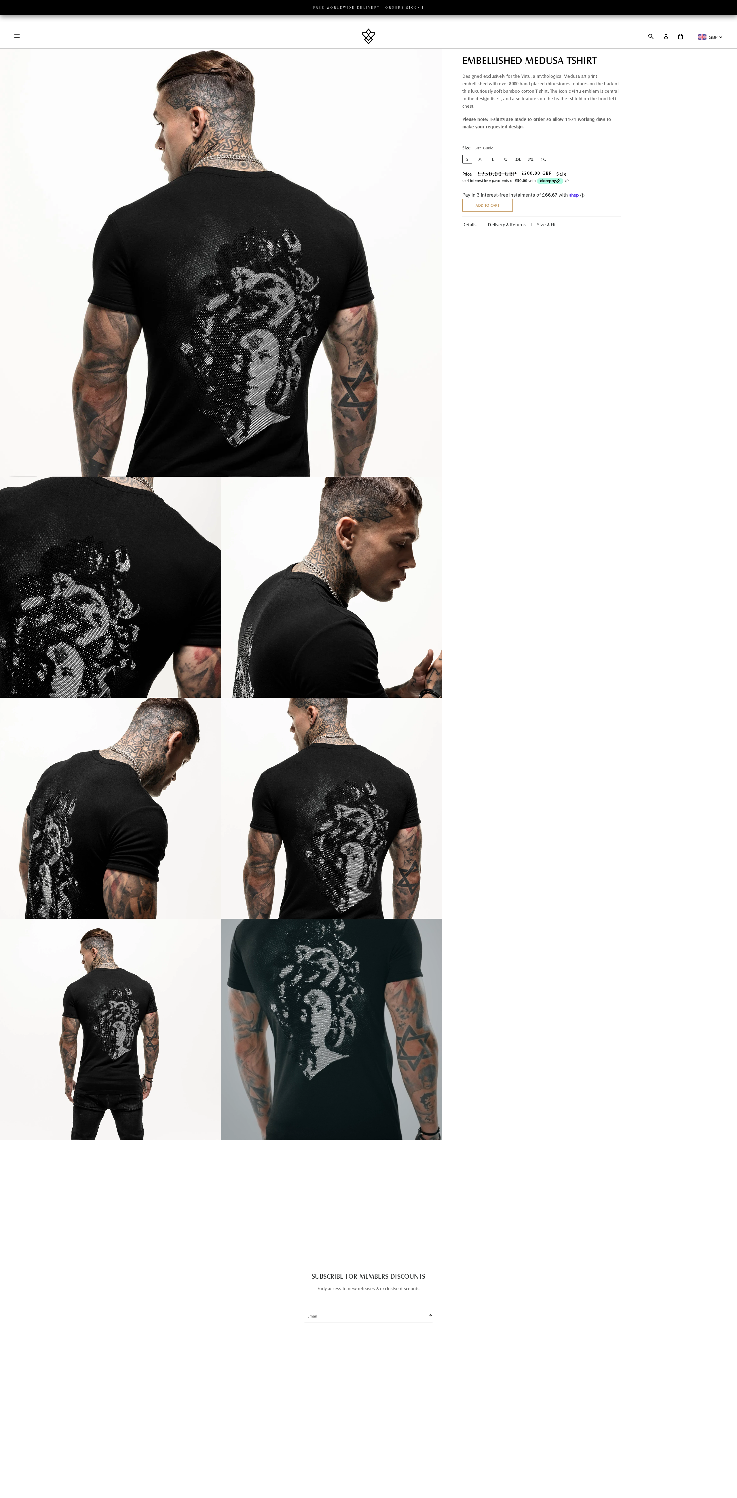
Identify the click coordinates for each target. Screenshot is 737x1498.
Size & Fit (546, 224)
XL (505, 159)
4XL (543, 159)
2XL (518, 159)
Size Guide (484, 148)
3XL (530, 159)
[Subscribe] (425, 1315)
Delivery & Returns (507, 224)
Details (469, 224)
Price (467, 174)
